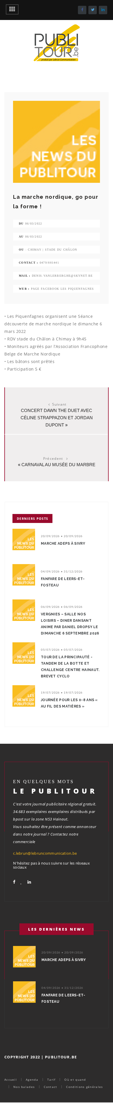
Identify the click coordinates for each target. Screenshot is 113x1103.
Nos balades (24, 1086)
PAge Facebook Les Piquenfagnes (62, 288)
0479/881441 (49, 262)
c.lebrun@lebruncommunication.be (45, 853)
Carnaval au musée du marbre (58, 464)
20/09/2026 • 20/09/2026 (62, 536)
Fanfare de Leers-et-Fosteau (63, 582)
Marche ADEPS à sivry (63, 544)
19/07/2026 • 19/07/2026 (62, 692)
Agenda (32, 1079)
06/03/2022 (33, 223)
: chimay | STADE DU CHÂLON (51, 249)
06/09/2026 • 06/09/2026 (62, 607)
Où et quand (75, 1079)
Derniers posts (32, 518)
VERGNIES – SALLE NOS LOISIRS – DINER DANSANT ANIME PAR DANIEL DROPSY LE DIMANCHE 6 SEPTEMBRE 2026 (70, 623)
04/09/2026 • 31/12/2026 (62, 571)
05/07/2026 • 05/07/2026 (62, 649)
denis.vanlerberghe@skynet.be (62, 275)
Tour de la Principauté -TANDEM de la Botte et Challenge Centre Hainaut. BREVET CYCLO (70, 666)
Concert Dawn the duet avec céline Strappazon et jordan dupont (57, 417)
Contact (50, 1086)
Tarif (51, 1079)
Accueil (10, 1079)
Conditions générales (84, 1086)
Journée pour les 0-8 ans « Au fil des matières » (69, 703)
